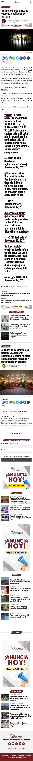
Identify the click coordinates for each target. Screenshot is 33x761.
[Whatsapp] (13, 58)
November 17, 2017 (14, 167)
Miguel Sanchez (13, 366)
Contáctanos (21, 748)
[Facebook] (3, 58)
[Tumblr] (28, 58)
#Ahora (8, 115)
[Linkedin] (21, 58)
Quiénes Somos (12, 748)
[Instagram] (10, 58)
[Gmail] (3, 61)
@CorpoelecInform (14, 173)
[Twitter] (6, 58)
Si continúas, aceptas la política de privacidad (17, 456)
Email (3, 450)
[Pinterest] (24, 58)
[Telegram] (17, 58)
